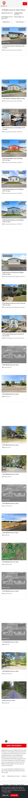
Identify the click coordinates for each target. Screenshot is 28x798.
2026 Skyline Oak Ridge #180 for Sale (13, 98)
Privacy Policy (20, 784)
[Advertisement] (14, 723)
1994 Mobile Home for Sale (10, 445)
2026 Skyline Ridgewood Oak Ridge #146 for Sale (13, 220)
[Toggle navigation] (25, 3)
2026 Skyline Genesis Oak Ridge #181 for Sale (13, 46)
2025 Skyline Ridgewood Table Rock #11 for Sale (13, 334)
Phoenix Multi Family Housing (12, 770)
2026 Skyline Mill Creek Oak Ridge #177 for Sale (12, 159)
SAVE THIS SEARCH (14, 746)
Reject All (5, 795)
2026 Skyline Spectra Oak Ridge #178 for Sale (13, 128)
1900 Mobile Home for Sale (10, 365)
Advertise (6, 784)
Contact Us (13, 784)
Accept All (14, 795)
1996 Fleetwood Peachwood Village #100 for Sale (13, 273)
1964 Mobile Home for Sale (10, 503)
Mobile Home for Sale (8, 700)
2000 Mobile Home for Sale (10, 474)
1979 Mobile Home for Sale (10, 642)
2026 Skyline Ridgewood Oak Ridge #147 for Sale (13, 190)
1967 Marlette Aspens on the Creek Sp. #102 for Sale (14, 304)
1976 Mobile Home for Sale (10, 532)
